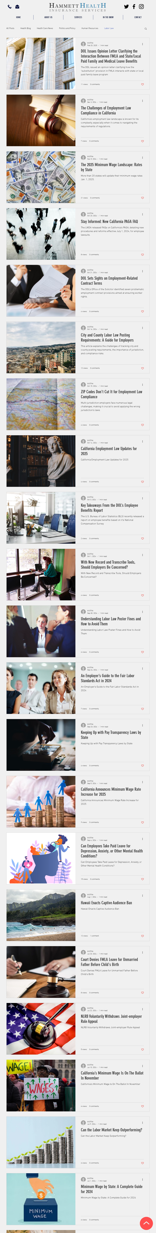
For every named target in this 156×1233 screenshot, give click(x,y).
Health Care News (45, 28)
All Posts (10, 28)
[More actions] (143, 44)
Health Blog (25, 28)
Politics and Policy (67, 28)
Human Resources (90, 28)
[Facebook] (134, 6)
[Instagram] (141, 6)
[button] (78, 17)
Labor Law (109, 28)
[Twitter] (126, 6)
